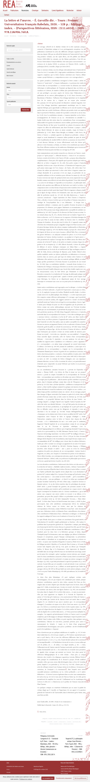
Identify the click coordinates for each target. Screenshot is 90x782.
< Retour (40, 43)
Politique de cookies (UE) (41, 769)
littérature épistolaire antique (56, 723)
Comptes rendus (52, 718)
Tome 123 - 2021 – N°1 (68, 718)
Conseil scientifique (11, 72)
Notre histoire (10, 75)
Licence (8, 65)
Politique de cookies (25, 779)
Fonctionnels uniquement (64, 778)
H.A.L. (8, 769)
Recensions (59, 718)
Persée (8, 772)
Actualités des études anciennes (15, 766)
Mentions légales (38, 766)
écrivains (69, 721)
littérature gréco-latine (68, 723)
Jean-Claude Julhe (77, 721)
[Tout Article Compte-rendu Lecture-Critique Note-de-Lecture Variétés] (19, 105)
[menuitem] (5, 10)
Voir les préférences (80, 778)
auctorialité (50, 721)
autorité (55, 721)
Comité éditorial (10, 69)
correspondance (62, 721)
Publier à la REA (10, 59)
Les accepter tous (47, 778)
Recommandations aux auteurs (14, 62)
